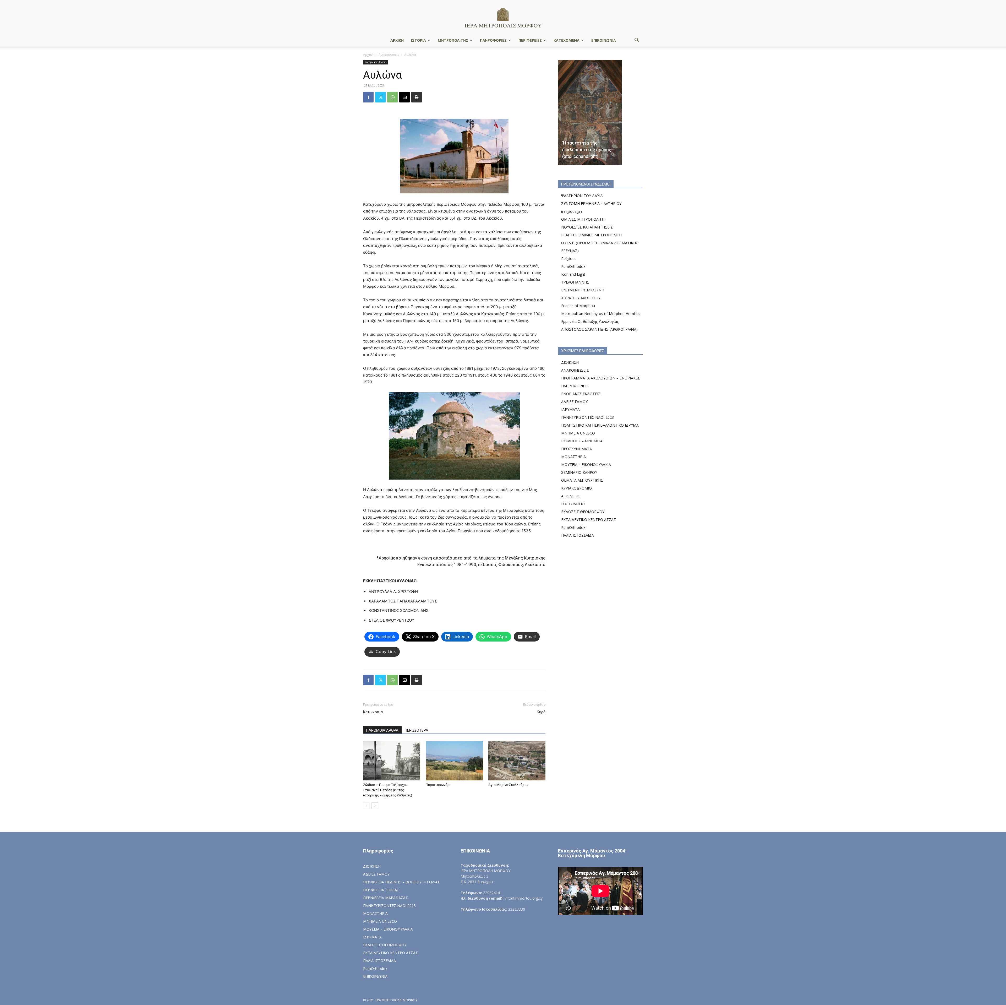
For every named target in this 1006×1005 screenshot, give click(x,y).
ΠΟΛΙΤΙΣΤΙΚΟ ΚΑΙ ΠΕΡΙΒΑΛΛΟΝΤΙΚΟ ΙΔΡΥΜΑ (600, 425)
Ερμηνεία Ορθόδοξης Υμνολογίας (590, 321)
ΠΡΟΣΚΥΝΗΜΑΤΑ (576, 448)
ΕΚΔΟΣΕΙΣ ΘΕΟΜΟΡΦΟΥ (582, 511)
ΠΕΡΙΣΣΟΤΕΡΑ (416, 730)
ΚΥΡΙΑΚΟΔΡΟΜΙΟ (576, 488)
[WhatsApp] (392, 97)
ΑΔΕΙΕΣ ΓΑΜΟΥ (574, 401)
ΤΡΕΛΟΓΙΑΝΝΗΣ (575, 282)
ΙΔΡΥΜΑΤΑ (570, 409)
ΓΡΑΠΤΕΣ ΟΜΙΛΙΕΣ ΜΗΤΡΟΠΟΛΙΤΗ (591, 234)
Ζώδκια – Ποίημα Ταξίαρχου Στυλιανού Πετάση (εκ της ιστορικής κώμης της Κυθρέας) (387, 790)
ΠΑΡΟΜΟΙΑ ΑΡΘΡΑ (382, 730)
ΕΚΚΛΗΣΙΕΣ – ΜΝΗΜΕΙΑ (582, 440)
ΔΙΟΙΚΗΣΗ (570, 362)
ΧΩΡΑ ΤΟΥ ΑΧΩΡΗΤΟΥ (580, 297)
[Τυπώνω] (416, 97)
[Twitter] (380, 97)
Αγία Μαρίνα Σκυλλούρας (508, 785)
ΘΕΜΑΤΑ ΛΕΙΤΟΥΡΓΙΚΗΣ (582, 480)
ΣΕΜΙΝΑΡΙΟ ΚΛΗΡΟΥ (579, 472)
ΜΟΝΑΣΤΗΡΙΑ (573, 456)
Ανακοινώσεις (389, 54)
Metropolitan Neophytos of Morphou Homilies (600, 313)
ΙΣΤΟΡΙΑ (418, 40)
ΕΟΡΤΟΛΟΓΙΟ (573, 503)
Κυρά (541, 712)
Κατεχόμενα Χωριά (376, 62)
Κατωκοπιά (373, 712)
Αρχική (368, 54)
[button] (636, 40)
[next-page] (374, 805)
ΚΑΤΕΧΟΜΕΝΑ (566, 40)
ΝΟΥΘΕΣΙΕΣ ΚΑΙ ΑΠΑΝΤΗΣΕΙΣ (587, 227)
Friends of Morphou (578, 305)
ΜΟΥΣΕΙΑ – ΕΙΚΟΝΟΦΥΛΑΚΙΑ (586, 464)
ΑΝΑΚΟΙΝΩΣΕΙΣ (575, 370)
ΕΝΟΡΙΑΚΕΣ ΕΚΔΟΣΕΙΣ (580, 393)
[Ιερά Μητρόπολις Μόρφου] (503, 17)
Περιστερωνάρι (438, 785)
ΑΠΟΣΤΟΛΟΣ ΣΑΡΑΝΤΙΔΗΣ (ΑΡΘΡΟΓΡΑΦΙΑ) (599, 329)
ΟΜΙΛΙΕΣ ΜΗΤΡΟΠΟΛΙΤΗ (582, 219)
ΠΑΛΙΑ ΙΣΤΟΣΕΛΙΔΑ (577, 535)
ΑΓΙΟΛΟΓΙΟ (571, 495)
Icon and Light (573, 274)
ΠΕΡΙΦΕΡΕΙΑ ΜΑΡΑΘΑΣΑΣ (385, 897)
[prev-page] (366, 805)
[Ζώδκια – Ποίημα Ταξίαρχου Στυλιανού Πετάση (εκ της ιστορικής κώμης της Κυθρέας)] (391, 760)
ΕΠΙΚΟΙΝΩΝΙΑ (603, 40)
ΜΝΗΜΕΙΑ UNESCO (578, 433)
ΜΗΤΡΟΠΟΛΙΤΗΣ (453, 40)
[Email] (404, 97)
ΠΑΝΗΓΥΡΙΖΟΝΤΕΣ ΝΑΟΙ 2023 (587, 417)
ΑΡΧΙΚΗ (397, 40)
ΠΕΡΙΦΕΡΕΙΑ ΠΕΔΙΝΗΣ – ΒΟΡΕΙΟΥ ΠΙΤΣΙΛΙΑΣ (401, 881)
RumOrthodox (573, 266)
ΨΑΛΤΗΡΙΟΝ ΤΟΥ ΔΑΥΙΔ (582, 195)
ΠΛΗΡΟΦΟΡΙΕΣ (493, 40)
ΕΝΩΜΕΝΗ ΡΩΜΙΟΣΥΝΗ (582, 289)
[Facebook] (368, 97)
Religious (568, 258)
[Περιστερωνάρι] (454, 760)
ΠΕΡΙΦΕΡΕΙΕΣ (530, 40)
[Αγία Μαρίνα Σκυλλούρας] (516, 760)
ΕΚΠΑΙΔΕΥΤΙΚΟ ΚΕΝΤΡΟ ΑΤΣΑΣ (588, 519)
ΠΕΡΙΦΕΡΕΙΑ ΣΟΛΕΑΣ (381, 889)
